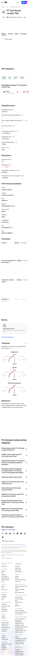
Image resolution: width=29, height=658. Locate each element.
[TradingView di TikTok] (25, 533)
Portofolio (4, 604)
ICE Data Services (21, 544)
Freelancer (4, 647)
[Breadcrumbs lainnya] (7, 7)
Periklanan (17, 649)
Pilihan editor (5, 639)
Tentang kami (18, 597)
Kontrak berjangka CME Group (21, 587)
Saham (3, 571)
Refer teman (5, 625)
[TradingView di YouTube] (10, 533)
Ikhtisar (17, 576)
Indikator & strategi (6, 644)
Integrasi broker (19, 651)
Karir (16, 604)
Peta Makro (4, 609)
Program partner (19, 653)
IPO (2, 599)
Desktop (4, 617)
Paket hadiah (18, 571)
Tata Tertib (4, 629)
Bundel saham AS (19, 592)
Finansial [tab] (10, 34)
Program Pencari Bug (20, 630)
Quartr (3, 556)
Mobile (3, 616)
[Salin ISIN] (12, 227)
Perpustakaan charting (21, 638)
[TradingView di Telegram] (21, 533)
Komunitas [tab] (23, 34)
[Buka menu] (2, 2)
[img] (24, 17)
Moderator (4, 631)
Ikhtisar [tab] (4, 34)
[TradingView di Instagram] (14, 533)
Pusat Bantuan (19, 602)
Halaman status (19, 632)
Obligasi (4, 574)
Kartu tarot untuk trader (21, 612)
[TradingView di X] (3, 533)
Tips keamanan (19, 628)
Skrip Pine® (4, 611)
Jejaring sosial (5, 622)
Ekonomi (4, 594)
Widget (17, 636)
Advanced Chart (19, 642)
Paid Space (4, 649)
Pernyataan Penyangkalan (18, 621)
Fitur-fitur (17, 566)
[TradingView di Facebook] (6, 533)
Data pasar (18, 569)
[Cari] (18, 2)
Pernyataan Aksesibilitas (21, 627)
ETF (2, 573)
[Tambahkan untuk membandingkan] (17, 92)
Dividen (3, 597)
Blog (16, 600)
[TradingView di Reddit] (3, 537)
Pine (3, 581)
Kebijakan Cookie (19, 625)
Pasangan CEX (5, 578)
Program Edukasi (19, 654)
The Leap (17, 581)
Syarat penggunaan (20, 618)
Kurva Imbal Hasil (6, 606)
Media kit (17, 605)
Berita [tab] (16, 34)
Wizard (3, 645)
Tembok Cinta (5, 624)
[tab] (17, 243)
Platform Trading (19, 643)
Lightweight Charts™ (20, 640)
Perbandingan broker (20, 579)
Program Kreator (6, 627)
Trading (3, 635)
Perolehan (4, 596)
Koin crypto (4, 576)
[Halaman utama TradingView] (5, 2)
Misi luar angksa (19, 599)
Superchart (4, 566)
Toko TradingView (19, 610)
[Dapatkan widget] (25, 343)
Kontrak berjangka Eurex (19, 590)
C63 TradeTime (19, 614)
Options (3, 607)
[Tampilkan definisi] (12, 109)
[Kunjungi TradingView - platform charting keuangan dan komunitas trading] (8, 69)
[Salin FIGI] (13, 233)
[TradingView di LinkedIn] (17, 533)
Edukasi (3, 637)
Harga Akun (18, 568)
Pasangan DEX (5, 579)
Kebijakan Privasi (19, 623)
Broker (16, 578)
